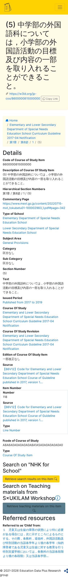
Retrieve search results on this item (29, 479)
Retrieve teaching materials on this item (34, 506)
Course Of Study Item (17, 455)
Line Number (11, 430)
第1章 (13, 142)
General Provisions (15, 243)
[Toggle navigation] (60, 7)
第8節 (24, 142)
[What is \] (57, 498)
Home (13, 120)
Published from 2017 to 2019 (22, 302)
